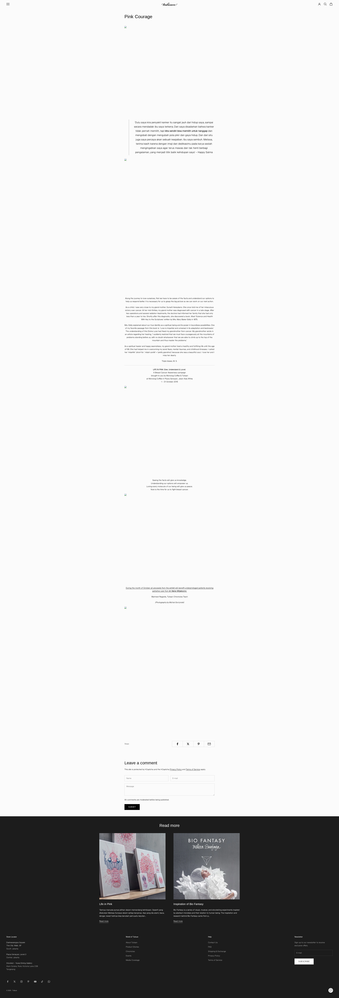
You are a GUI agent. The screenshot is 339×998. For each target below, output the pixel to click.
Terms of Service (193, 769)
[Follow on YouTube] (35, 981)
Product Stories (132, 947)
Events (128, 956)
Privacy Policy (176, 769)
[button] (330, 990)
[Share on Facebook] (177, 744)
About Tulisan (131, 942)
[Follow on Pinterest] (28, 981)
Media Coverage (133, 960)
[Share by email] (209, 744)
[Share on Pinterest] (198, 744)
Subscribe (304, 961)
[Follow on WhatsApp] (49, 981)
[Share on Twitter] (188, 744)
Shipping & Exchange (217, 951)
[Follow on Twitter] (14, 981)
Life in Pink (105, 904)
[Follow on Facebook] (7, 981)
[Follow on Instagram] (21, 981)
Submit (132, 807)
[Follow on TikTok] (42, 981)
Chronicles (130, 951)
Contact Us (213, 942)
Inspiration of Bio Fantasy (188, 904)
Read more (103, 921)
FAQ (209, 947)
